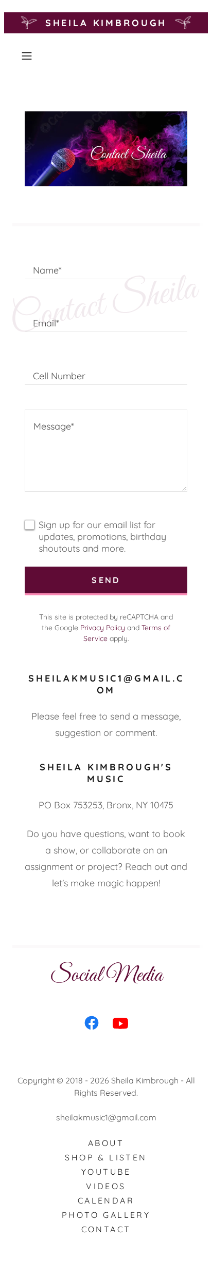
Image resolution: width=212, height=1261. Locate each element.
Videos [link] (106, 1186)
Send (106, 580)
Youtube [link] (106, 1172)
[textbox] (106, 265)
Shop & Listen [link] (106, 1157)
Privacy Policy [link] (102, 627)
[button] (29, 56)
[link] (91, 1025)
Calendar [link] (106, 1200)
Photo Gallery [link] (106, 1215)
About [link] (106, 1143)
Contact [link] (106, 1229)
